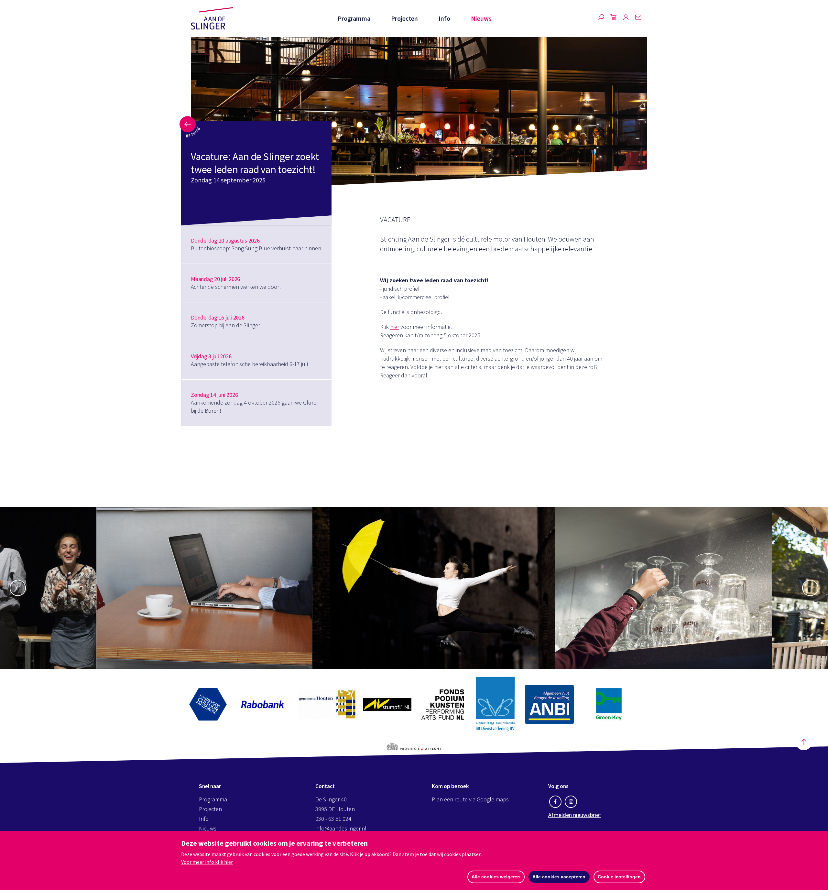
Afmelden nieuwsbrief (574, 815)
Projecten (404, 18)
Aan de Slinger (212, 18)
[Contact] (638, 18)
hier (394, 327)
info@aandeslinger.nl (340, 828)
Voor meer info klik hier (207, 862)
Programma (354, 18)
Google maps (493, 799)
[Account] (625, 18)
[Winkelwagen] (613, 18)
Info (444, 18)
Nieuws (481, 18)
